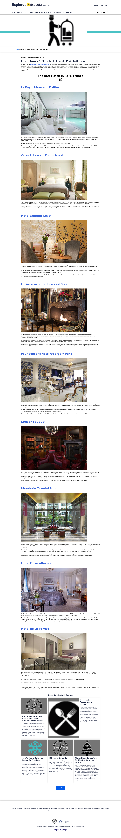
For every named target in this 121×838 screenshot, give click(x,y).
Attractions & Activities (42, 12)
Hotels (31, 12)
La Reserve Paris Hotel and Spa (44, 284)
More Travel (46, 5)
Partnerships (54, 804)
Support (95, 5)
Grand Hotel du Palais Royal (42, 155)
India (13, 12)
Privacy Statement (72, 804)
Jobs (38, 804)
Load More (60, 788)
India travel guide (62, 804)
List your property (45, 804)
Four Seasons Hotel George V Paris (46, 353)
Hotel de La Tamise (35, 628)
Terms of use (81, 804)
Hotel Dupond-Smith (36, 215)
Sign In (107, 5)
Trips (101, 5)
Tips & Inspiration (58, 12)
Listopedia (69, 12)
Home (17, 49)
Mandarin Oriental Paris (39, 488)
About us (34, 804)
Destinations (21, 12)
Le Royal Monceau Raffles (40, 87)
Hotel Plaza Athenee (36, 563)
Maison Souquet (33, 421)
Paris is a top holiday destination (39, 64)
